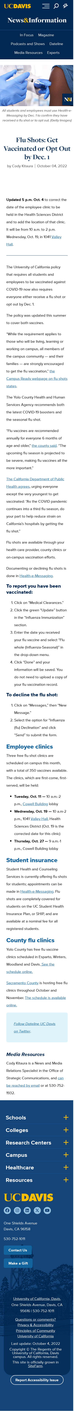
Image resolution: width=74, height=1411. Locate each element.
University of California (35, 1336)
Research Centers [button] (28, 1142)
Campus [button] (16, 1155)
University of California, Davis (36, 1298)
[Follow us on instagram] (17, 1210)
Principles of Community (35, 1330)
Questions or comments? (35, 1319)
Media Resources (28, 52)
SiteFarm (35, 1366)
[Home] (28, 1197)
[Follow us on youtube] (47, 1210)
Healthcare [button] (20, 1167)
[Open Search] (56, 6)
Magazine (46, 35)
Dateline (56, 43)
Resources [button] (19, 1180)
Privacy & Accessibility (35, 1325)
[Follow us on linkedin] (27, 1210)
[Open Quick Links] (65, 6)
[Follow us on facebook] (7, 1210)
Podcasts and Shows (28, 43)
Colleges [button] (17, 1130)
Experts (53, 52)
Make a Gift (18, 1263)
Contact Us (17, 1250)
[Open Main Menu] (46, 6)
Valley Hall (39, 818)
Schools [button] (16, 1117)
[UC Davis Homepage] (17, 6)
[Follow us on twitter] (37, 1210)
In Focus (27, 35)
